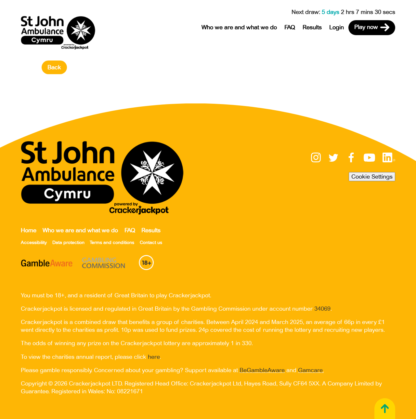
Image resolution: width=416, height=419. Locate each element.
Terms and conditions (112, 242)
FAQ (289, 27)
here (154, 356)
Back (54, 67)
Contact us (151, 242)
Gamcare (310, 370)
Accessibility (34, 242)
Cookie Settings (372, 176)
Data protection (68, 242)
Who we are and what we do (239, 27)
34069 (322, 308)
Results (312, 27)
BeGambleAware (262, 370)
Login (336, 27)
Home (28, 230)
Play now (366, 27)
